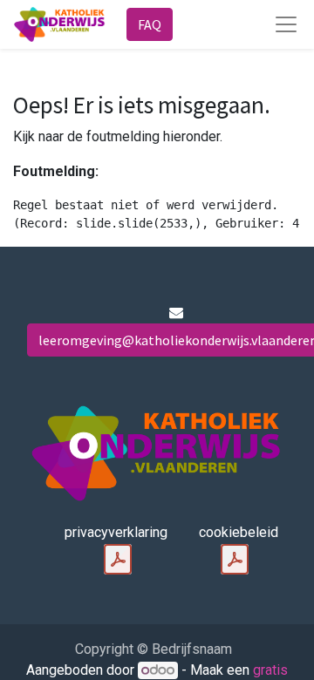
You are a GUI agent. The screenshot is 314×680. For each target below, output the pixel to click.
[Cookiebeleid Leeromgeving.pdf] (234, 559)
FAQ (149, 24)
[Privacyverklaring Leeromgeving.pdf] (117, 559)
